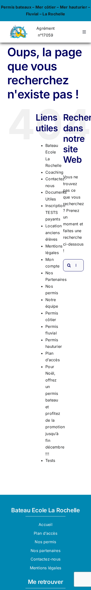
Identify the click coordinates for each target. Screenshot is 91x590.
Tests (50, 460)
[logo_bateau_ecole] (18, 26)
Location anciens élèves (53, 232)
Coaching (54, 172)
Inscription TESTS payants (55, 212)
